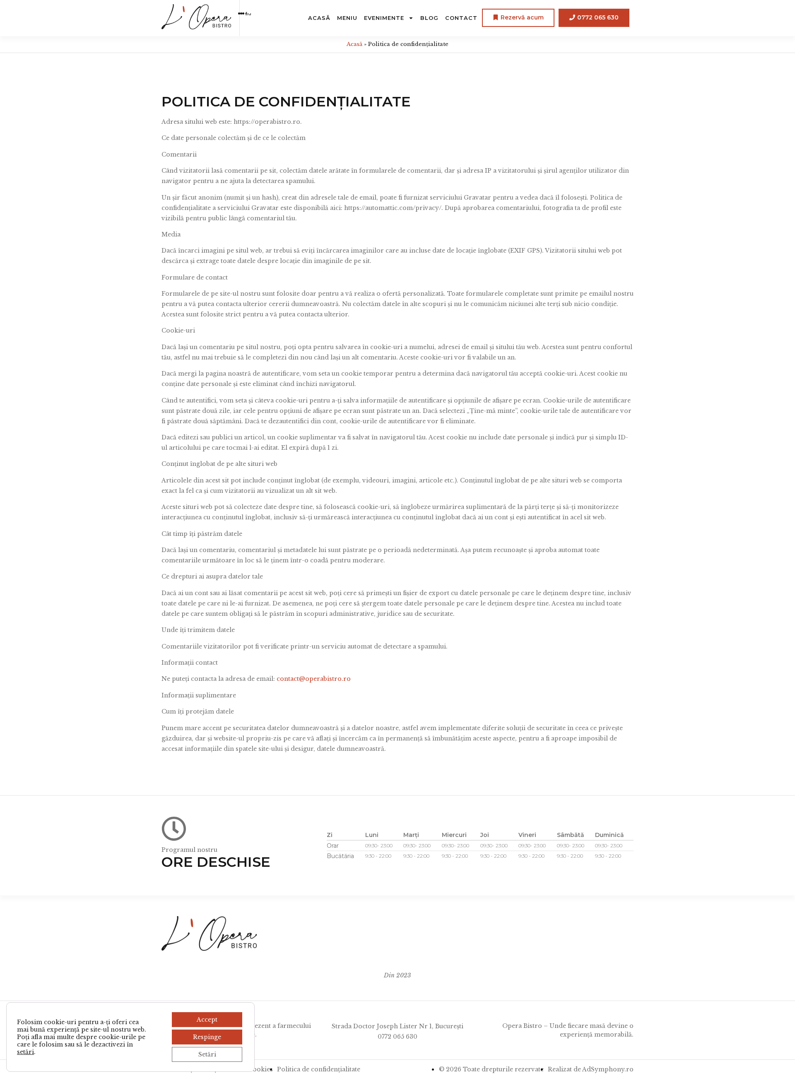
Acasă (319, 17)
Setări (207, 1054)
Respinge (207, 1037)
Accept (207, 1019)
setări (25, 1052)
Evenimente (384, 17)
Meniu (347, 17)
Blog (429, 17)
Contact (461, 17)
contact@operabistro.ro (314, 678)
